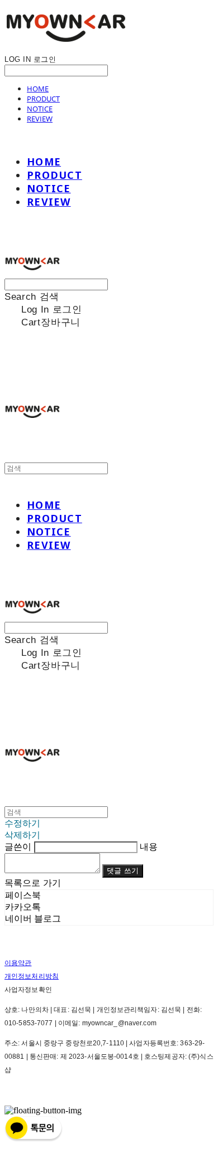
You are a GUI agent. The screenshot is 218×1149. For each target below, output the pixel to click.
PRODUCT (43, 99)
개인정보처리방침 (31, 976)
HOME (38, 89)
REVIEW (40, 119)
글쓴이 (17, 846)
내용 (149, 846)
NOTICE (40, 109)
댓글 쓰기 (123, 870)
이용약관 (17, 963)
